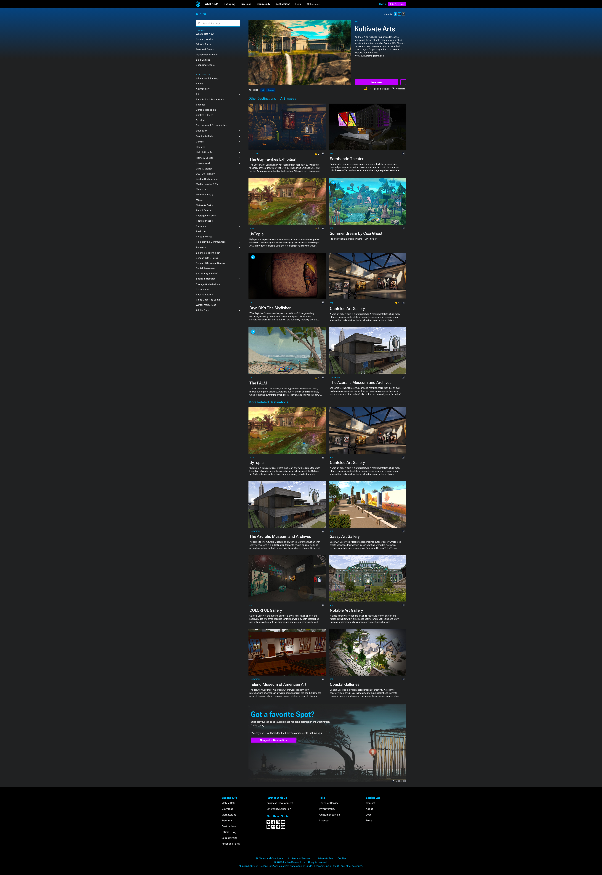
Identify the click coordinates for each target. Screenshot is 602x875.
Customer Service (329, 814)
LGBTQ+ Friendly (205, 173)
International (203, 163)
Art (204, 14)
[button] (212, 4)
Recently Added (205, 39)
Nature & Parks (204, 205)
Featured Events (205, 49)
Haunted (201, 147)
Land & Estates (204, 168)
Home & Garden (205, 157)
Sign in (382, 4)
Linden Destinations (207, 179)
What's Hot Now (205, 33)
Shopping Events (205, 65)
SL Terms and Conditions (269, 858)
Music (199, 200)
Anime (199, 83)
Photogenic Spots (206, 215)
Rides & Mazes (204, 236)
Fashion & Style (204, 136)
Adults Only (202, 310)
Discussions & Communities (211, 125)
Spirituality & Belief (206, 273)
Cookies (342, 858)
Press (369, 820)
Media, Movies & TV (207, 184)
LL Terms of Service (299, 858)
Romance (201, 247)
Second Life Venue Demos (210, 263)
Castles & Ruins (204, 115)
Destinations (229, 826)
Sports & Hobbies (205, 278)
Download (227, 808)
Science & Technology (208, 252)
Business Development (280, 803)
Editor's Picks (203, 44)
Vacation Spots (204, 294)
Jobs (369, 814)
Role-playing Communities (210, 241)
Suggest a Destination (273, 740)
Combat (200, 120)
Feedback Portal (231, 843)
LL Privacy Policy (323, 858)
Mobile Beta (229, 803)
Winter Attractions (206, 304)
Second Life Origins (207, 258)
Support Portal (230, 837)
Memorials (202, 189)
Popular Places (204, 220)
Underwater (202, 289)
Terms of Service (328, 803)
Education (201, 130)
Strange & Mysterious (208, 284)
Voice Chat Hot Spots (208, 299)
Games (200, 141)
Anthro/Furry (202, 88)
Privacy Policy (327, 808)
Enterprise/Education (279, 808)
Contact (370, 803)
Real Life (201, 231)
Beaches (200, 104)
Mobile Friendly (204, 194)
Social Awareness (205, 268)
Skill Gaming (203, 59)
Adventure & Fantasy (207, 78)
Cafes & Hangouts (206, 109)
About (369, 808)
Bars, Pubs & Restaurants (210, 99)
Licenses (324, 820)
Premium (201, 226)
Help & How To (204, 152)
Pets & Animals (204, 210)
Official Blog (229, 832)
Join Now (376, 82)
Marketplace (229, 814)
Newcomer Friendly (207, 54)
